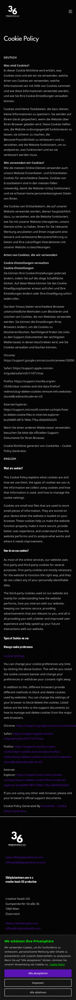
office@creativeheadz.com (23, 928)
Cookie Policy (57, 964)
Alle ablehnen (38, 992)
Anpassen (38, 982)
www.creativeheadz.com (21, 923)
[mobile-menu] (63, 11)
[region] (38, 967)
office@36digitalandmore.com (25, 862)
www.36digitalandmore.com (24, 857)
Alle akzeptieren (38, 973)
